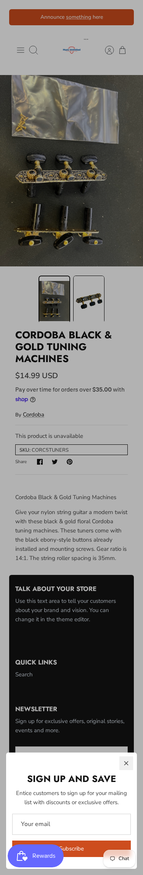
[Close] (126, 763)
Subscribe (71, 848)
